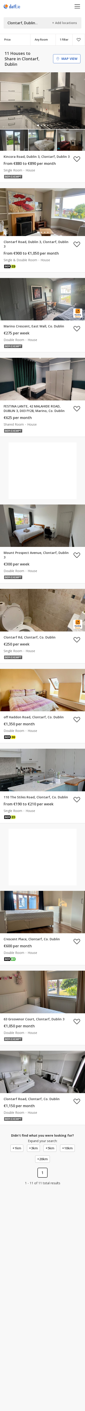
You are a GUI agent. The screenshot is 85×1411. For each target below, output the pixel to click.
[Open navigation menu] (77, 6)
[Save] (79, 39)
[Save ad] (76, 158)
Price (7, 39)
